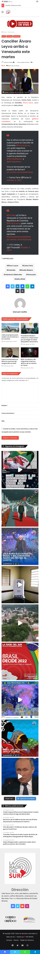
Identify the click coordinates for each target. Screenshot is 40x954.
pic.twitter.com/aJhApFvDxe (20, 172)
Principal (9, 36)
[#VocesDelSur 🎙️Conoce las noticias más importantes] (20, 469)
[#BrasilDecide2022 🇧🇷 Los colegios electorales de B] (20, 584)
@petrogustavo (14, 161)
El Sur (3, 36)
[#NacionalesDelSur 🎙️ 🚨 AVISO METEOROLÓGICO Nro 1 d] (20, 699)
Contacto (9, 940)
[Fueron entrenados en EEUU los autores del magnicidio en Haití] (10, 352)
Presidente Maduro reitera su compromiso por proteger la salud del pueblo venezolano (29, 339)
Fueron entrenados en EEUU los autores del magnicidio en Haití (10, 361)
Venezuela (11, 32)
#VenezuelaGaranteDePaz (19, 237)
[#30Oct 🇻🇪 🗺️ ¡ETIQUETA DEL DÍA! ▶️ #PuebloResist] (20, 623)
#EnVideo (11, 215)
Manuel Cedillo (8, 62)
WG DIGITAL (30, 937)
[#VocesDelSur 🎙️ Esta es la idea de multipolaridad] (20, 776)
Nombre (5, 405)
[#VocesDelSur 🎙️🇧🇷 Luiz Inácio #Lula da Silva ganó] (20, 546)
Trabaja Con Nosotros (27, 940)
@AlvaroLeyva (22, 145)
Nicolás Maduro (26, 270)
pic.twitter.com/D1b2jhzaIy (19, 239)
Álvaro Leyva (13, 266)
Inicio (4, 32)
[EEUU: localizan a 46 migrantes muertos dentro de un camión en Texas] (29, 352)
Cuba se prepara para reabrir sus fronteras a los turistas (10, 337)
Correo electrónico (8, 413)
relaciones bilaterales (13, 274)
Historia (16, 940)
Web (3, 421)
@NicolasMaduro (14, 159)
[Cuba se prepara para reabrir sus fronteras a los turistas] (10, 328)
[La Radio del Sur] (8, 12)
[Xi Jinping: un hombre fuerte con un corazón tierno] (20, 508)
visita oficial (20, 279)
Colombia (11, 270)
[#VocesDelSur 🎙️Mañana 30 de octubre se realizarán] (20, 738)
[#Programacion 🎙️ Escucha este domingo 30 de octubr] (20, 661)
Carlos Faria (28, 266)
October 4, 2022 (14, 180)
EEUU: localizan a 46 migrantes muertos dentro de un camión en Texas (29, 362)
